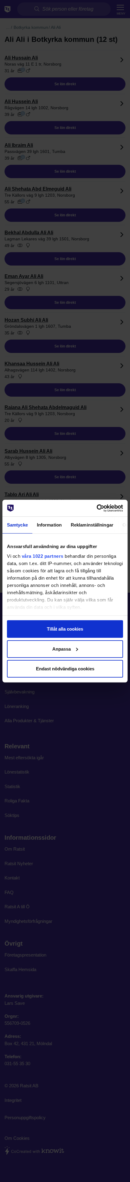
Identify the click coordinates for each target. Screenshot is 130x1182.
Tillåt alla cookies (65, 629)
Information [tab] (49, 524)
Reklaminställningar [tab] (92, 524)
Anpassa (61, 648)
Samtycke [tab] (17, 524)
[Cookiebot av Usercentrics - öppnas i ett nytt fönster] (96, 508)
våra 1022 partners (42, 555)
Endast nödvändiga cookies (65, 668)
